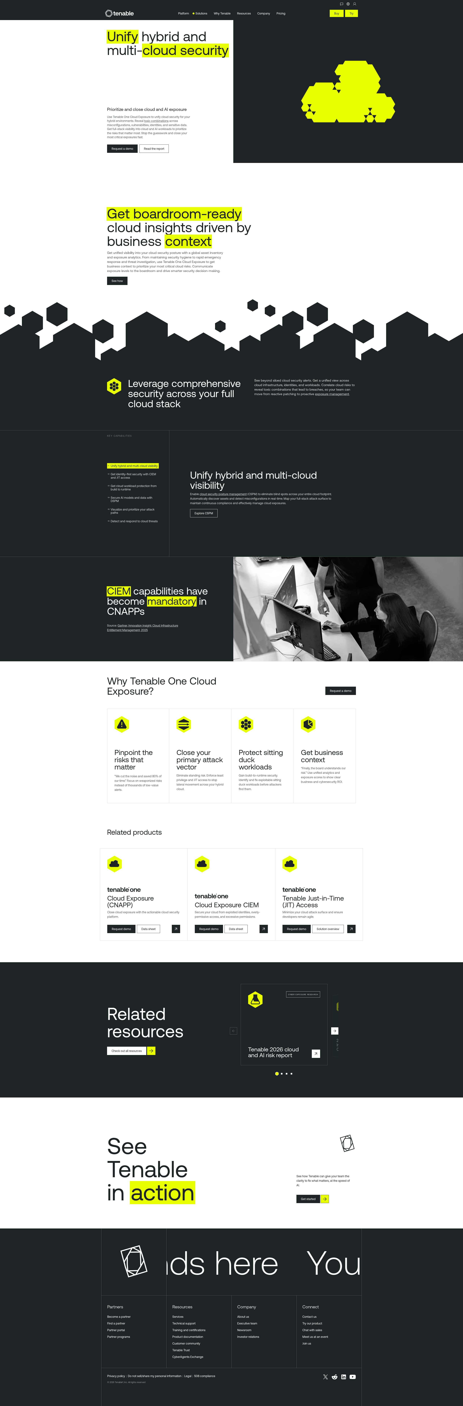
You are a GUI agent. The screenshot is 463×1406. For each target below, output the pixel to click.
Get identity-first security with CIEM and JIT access (133, 476)
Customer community (186, 1343)
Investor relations (248, 1336)
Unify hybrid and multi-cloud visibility (134, 465)
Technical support (184, 1323)
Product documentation (187, 1336)
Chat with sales (312, 1330)
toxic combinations (156, 120)
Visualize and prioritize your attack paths (132, 511)
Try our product (312, 1323)
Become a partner (119, 1316)
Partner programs (118, 1336)
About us (243, 1316)
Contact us (309, 1316)
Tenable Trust (181, 1350)
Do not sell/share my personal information (154, 1376)
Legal (187, 1376)
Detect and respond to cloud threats (134, 521)
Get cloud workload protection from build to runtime (134, 487)
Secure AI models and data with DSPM (131, 499)
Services (177, 1316)
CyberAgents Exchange (187, 1356)
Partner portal (116, 1330)
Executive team (247, 1323)
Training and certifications (188, 1330)
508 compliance (204, 1376)
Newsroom (244, 1330)
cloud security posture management (223, 494)
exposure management (332, 394)
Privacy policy (116, 1376)
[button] (233, 1031)
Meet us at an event (315, 1336)
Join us (306, 1343)
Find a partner (116, 1323)
